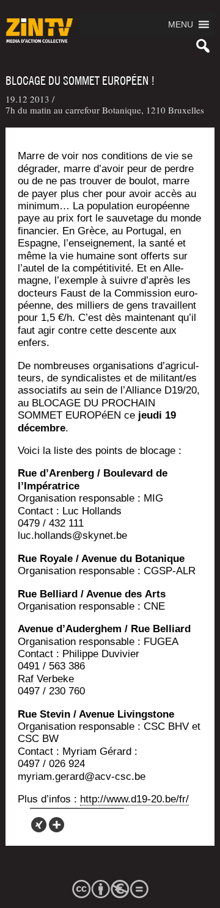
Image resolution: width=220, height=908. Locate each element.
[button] (180, 24)
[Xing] (38, 824)
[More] (56, 824)
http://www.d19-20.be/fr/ (134, 799)
